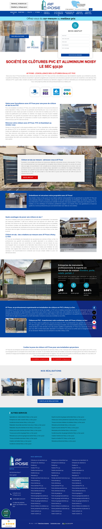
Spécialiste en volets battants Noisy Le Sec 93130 (23, 417)
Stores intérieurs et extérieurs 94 (60, 506)
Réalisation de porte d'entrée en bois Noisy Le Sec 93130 (25, 427)
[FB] (94, 308)
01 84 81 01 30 (17, 493)
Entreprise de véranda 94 (58, 462)
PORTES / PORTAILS (47, 13)
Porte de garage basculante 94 (59, 496)
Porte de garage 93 (36, 493)
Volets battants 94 (56, 511)
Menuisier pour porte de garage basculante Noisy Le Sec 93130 (27, 435)
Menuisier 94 (54, 475)
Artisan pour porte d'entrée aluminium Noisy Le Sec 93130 (25, 430)
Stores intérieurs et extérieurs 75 (80, 506)
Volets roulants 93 (36, 513)
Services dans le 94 (79, 13)
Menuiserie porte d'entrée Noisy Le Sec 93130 (64, 430)
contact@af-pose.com (19, 499)
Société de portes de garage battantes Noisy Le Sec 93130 (68, 433)
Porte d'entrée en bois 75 (78, 490)
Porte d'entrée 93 (35, 483)
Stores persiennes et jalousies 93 (40, 508)
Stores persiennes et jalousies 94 (60, 508)
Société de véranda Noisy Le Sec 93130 (20, 443)
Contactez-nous (55, 523)
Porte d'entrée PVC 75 (78, 485)
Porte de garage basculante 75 (80, 496)
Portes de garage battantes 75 (80, 501)
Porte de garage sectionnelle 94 (60, 498)
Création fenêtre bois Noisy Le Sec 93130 (63, 435)
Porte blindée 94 (55, 480)
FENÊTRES (21, 12)
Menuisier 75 (75, 475)
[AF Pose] (51, 5)
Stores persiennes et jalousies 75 (81, 508)
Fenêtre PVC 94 (55, 468)
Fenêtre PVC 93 (35, 468)
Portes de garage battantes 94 (59, 501)
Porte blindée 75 (76, 480)
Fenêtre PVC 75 (76, 468)
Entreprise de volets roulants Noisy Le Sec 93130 (23, 419)
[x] (94, 317)
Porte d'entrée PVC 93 (37, 485)
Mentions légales (43, 523)
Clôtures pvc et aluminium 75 (80, 460)
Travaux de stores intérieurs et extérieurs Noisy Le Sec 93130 (68, 422)
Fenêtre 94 (54, 465)
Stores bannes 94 (56, 503)
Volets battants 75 (77, 511)
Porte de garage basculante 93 (39, 496)
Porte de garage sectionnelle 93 (39, 498)
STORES (37, 12)
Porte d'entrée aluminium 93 (38, 488)
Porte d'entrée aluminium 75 (79, 488)
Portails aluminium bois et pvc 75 (81, 478)
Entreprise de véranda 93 (69, 13)
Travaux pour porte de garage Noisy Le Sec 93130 (23, 433)
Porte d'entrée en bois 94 (58, 490)
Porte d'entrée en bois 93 (38, 490)
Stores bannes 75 (76, 503)
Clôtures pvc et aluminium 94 (59, 460)
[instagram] (94, 327)
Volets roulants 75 (77, 513)
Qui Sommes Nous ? (15, 472)
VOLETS (29, 12)
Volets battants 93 (36, 511)
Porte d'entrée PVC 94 (57, 485)
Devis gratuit (28, 177)
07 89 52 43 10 (17, 495)
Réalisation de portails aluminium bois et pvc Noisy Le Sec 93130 (27, 425)
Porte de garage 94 (56, 493)
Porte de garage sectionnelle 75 (80, 498)
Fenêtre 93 (34, 465)
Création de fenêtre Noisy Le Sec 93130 (20, 441)
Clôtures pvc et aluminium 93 (58, 14)
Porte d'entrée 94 (56, 483)
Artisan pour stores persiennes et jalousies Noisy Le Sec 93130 (69, 419)
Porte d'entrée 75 (76, 483)
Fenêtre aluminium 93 (37, 470)
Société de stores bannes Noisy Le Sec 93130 (22, 422)
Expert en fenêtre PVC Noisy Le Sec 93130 (63, 438)
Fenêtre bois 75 (76, 473)
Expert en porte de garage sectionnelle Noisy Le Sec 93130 (68, 417)
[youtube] (94, 322)
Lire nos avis (8, 526)
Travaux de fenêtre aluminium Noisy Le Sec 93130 (23, 438)
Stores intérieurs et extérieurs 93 (39, 506)
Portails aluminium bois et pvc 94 (60, 478)
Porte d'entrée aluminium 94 (59, 488)
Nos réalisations (18, 36)
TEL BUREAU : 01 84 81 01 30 (40, 359)
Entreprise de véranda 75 (79, 462)
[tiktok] (94, 312)
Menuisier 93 (13, 13)
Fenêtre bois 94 (55, 473)
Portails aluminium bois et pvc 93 (40, 478)
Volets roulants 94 (56, 513)
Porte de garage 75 (77, 493)
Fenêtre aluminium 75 (78, 470)
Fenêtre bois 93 (35, 473)
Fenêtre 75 (75, 465)
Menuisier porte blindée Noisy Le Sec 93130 (64, 425)
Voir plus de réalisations (49, 401)
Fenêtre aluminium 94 (57, 470)
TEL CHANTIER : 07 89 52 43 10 (61, 359)
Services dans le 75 (88, 13)
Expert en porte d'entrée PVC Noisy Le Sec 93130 (65, 427)
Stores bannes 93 (35, 503)
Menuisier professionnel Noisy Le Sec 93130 (64, 441)
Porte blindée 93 (35, 480)
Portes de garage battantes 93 (39, 501)
